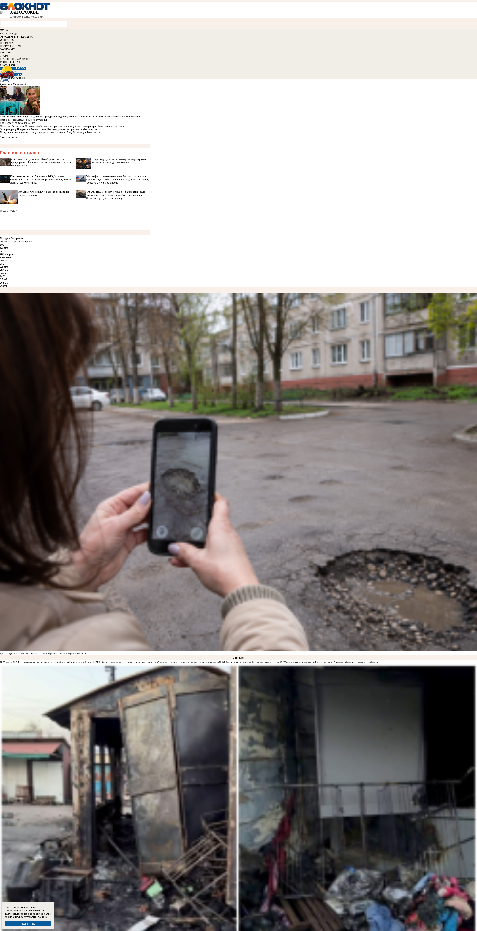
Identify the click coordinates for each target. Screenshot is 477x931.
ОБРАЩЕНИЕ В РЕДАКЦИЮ (16, 36)
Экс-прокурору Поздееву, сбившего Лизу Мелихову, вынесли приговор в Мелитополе (48, 129)
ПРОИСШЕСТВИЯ (10, 46)
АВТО (19, 74)
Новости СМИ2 (8, 211)
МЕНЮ (4, 30)
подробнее (28, 241)
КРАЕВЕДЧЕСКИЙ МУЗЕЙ (15, 59)
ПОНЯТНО (28, 923)
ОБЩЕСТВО (7, 40)
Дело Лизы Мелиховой (13, 84)
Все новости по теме (11, 123)
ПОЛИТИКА (6, 43)
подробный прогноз (11, 241)
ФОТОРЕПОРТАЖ (10, 62)
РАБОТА (21, 68)
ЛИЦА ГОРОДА (9, 33)
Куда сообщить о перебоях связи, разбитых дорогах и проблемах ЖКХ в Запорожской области (43, 654)
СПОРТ (4, 55)
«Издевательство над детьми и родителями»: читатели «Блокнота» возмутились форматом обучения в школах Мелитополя (162, 662)
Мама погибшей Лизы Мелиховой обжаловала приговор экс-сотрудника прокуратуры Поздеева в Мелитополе (62, 126)
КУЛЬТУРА (6, 52)
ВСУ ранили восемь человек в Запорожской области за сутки (251, 662)
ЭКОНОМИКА (7, 49)
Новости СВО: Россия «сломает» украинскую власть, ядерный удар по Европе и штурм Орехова (49, 662)
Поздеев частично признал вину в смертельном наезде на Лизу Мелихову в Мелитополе (50, 132)
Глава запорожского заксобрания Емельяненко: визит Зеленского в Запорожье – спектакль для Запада (331, 662)
